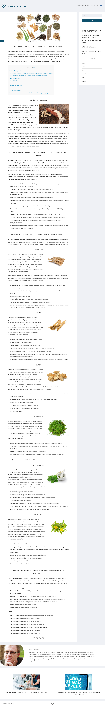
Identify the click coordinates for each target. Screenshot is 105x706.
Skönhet (84, 77)
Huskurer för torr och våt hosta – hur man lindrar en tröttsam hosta (91, 31)
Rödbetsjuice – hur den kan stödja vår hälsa (91, 52)
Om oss (87, 5)
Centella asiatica (15, 88)
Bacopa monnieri (16, 85)
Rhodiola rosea (15, 90)
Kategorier (80, 5)
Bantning (84, 63)
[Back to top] (52, 704)
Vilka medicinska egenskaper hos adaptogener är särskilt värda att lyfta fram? (31, 73)
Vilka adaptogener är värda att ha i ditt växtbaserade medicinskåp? (28, 75)
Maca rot (13, 83)
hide (34, 67)
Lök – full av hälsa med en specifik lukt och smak (91, 41)
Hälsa (83, 66)
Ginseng (13, 80)
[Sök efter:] (92, 15)
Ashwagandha (15, 78)
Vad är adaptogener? (15, 70)
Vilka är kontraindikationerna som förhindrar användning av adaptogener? (30, 93)
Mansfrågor (85, 74)
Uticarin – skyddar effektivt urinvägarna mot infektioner (89, 47)
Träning (84, 81)
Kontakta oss (94, 5)
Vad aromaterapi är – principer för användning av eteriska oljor (90, 36)
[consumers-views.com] (14, 6)
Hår (83, 70)
